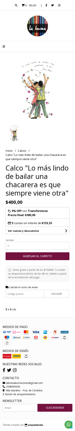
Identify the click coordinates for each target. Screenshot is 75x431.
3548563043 (12, 386)
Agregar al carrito (37, 256)
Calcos (22, 151)
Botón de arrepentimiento (20, 394)
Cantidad (10, 240)
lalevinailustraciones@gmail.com (24, 383)
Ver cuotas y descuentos (23, 230)
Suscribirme (55, 408)
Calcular (56, 293)
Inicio (9, 151)
